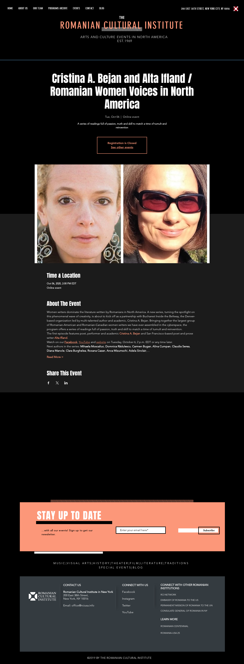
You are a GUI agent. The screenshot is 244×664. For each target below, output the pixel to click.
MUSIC (59, 563)
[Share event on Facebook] (48, 382)
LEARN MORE (169, 619)
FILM (134, 563)
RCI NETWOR (168, 594)
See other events (122, 147)
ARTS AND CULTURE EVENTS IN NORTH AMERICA (124, 37)
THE (122, 17)
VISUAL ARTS (79, 563)
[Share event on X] (57, 382)
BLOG (138, 567)
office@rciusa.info (83, 605)
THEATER (120, 563)
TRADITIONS (177, 563)
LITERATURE (152, 563)
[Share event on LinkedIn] (66, 382)
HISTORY (101, 563)
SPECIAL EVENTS (115, 567)
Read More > (55, 357)
